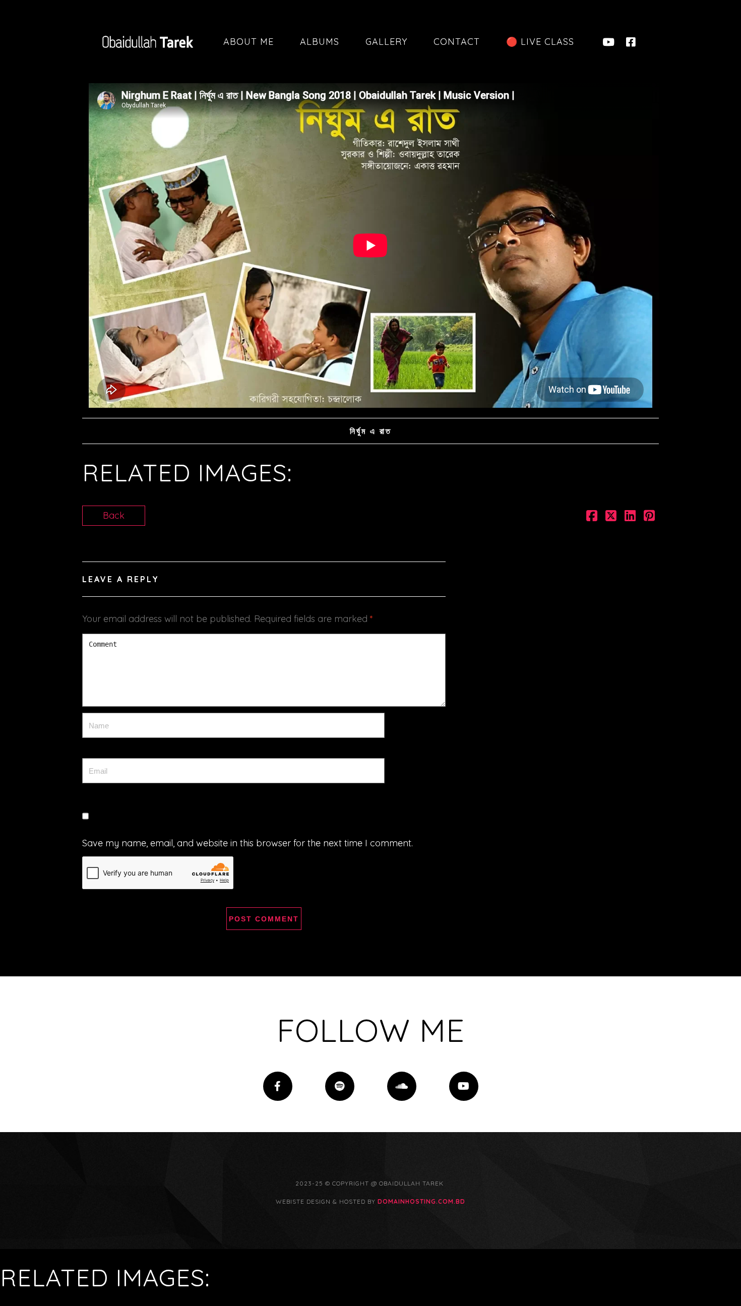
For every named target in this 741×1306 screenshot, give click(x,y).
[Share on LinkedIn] (630, 517)
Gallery (386, 41)
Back (114, 515)
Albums (319, 41)
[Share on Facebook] (591, 517)
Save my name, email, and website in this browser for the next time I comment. (247, 843)
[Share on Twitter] (611, 517)
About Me (248, 41)
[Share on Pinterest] (649, 517)
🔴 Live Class (540, 41)
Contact (457, 41)
